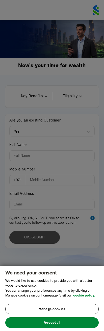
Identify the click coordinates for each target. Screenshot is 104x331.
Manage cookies (52, 309)
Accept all (52, 322)
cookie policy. (84, 295)
